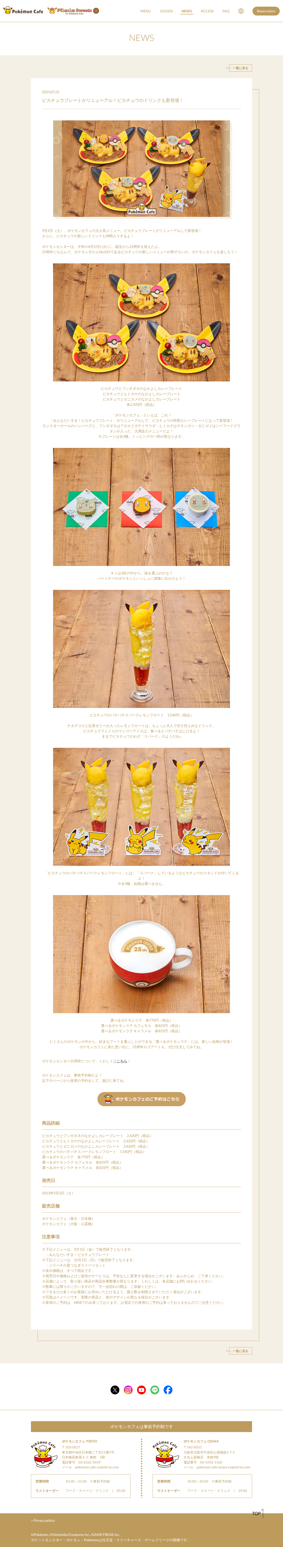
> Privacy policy (43, 1520)
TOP (256, 1513)
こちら (122, 1061)
